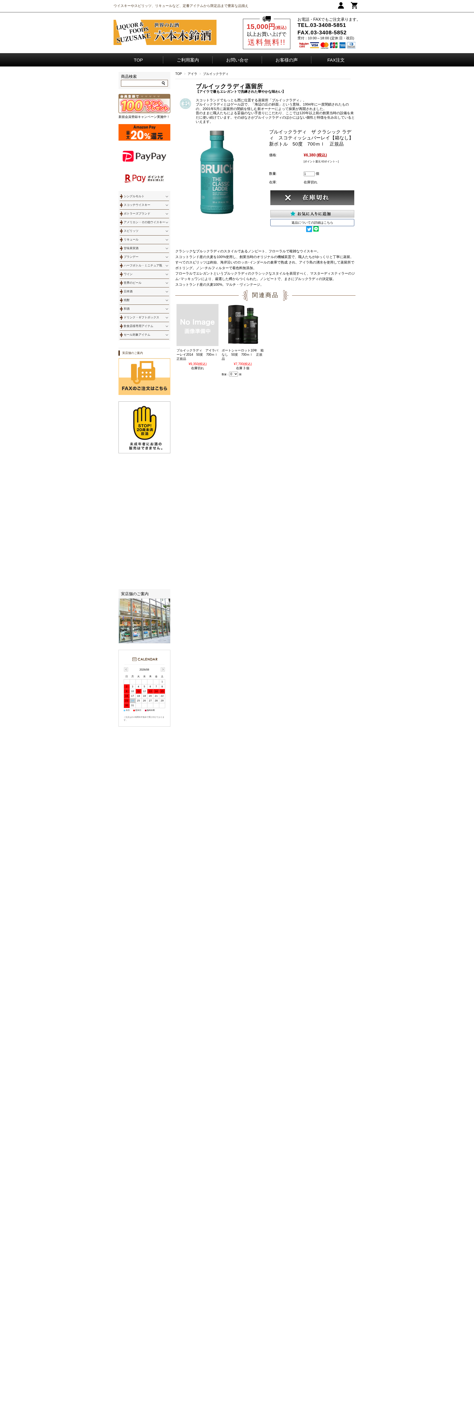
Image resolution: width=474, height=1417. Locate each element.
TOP (138, 60)
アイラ (192, 74)
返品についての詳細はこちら (312, 222)
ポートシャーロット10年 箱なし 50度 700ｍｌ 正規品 (243, 355)
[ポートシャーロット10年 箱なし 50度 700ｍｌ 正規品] (242, 344)
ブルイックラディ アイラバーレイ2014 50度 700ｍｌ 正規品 (199, 355)
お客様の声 (287, 60)
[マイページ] (341, 8)
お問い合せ (237, 60)
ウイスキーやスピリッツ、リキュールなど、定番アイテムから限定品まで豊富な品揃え (181, 6)
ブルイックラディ (216, 74)
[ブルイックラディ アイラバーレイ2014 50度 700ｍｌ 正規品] (197, 344)
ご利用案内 (188, 60)
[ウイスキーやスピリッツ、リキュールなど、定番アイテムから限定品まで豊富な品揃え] (165, 44)
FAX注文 (336, 60)
